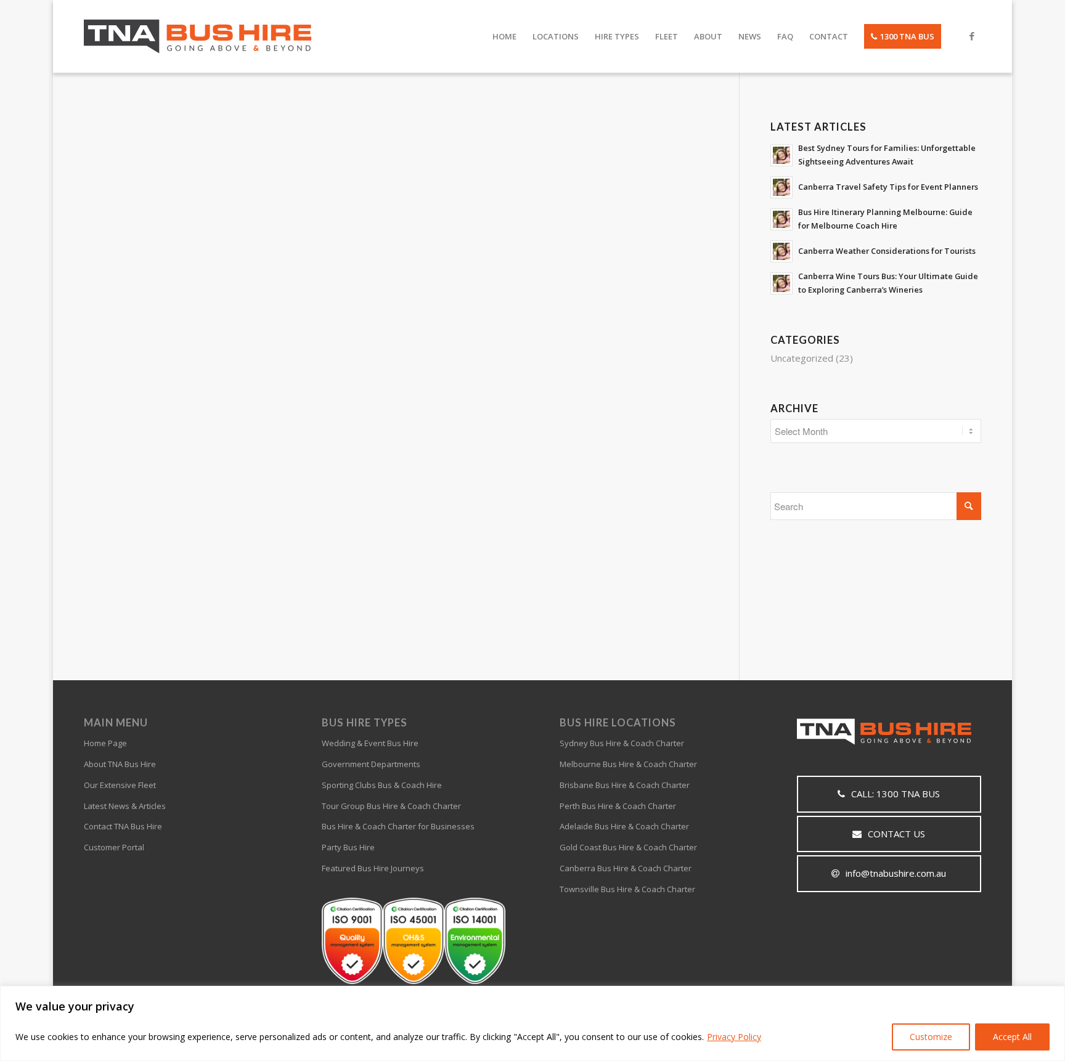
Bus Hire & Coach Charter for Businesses (398, 826)
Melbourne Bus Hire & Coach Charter (628, 764)
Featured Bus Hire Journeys (373, 868)
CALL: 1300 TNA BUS (895, 793)
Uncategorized (801, 358)
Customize (931, 1037)
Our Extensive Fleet (120, 785)
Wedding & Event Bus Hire (370, 743)
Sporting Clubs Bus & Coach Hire (382, 785)
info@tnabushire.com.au (896, 873)
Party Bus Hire (348, 847)
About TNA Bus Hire (120, 764)
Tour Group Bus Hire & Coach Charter (391, 805)
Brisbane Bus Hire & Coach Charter (625, 785)
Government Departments (371, 764)
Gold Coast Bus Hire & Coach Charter (628, 847)
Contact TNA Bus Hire (123, 826)
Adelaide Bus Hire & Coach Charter (624, 826)
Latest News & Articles (125, 805)
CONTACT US (896, 833)
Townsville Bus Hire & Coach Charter (627, 889)
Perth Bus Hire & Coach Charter (618, 805)
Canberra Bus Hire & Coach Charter (626, 868)
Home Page (105, 743)
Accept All (1012, 1037)
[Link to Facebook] (972, 35)
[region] (532, 1023)
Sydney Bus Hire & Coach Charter (622, 743)
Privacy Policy (734, 1037)
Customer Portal (114, 847)
